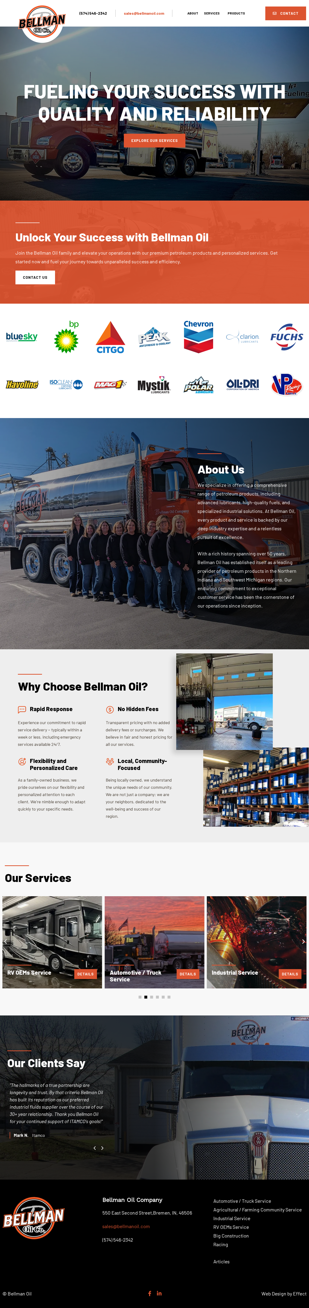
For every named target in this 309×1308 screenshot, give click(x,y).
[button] (5, 941)
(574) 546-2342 (93, 13)
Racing (220, 1244)
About (192, 13)
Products (236, 13)
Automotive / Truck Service (242, 1201)
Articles (221, 1261)
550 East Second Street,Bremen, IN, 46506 (147, 1213)
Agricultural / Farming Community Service (257, 1209)
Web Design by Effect (284, 1293)
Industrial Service (231, 1218)
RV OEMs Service (231, 1227)
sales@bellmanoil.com (144, 13)
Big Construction (231, 1235)
